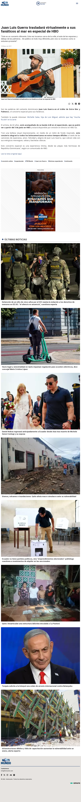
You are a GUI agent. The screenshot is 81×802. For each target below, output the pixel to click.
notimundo (68, 161)
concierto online (7, 161)
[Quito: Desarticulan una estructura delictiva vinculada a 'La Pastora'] (40, 593)
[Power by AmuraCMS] (75, 783)
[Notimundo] (5, 3)
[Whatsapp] (69, 104)
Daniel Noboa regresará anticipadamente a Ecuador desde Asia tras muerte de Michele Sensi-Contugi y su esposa (39, 432)
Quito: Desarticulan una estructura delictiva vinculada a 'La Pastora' (31, 623)
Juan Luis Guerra (41, 161)
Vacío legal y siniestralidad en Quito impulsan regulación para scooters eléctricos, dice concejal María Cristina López (39, 368)
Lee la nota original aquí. (11, 154)
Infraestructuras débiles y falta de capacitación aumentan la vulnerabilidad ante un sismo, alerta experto (38, 749)
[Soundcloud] (11, 775)
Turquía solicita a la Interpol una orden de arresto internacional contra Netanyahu (37, 686)
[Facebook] (76, 104)
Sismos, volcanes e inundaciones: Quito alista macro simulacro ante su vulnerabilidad (39, 496)
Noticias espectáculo (56, 161)
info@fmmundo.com (7, 771)
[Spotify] (14, 775)
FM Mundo (29, 161)
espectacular (19, 161)
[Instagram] (7, 775)
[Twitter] (73, 104)
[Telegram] (79, 104)
